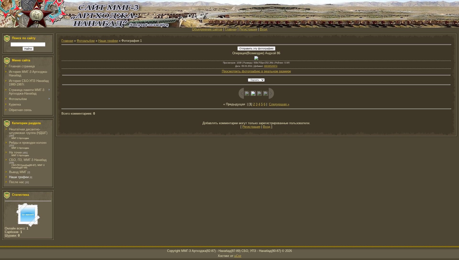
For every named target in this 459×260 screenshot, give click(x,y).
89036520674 (270, 66)
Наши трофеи (19, 177)
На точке (15, 152)
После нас (16, 182)
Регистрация (248, 29)
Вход (263, 29)
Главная (231, 29)
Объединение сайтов (207, 29)
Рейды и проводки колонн (27, 142)
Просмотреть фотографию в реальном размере (256, 71)
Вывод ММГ (18, 172)
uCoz (237, 256)
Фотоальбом (86, 40)
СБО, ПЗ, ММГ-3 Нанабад (28, 160)
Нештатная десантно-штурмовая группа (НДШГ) (28, 131)
